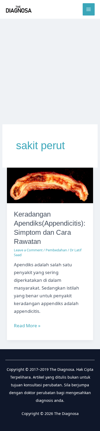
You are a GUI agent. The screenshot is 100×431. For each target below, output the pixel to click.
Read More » (27, 326)
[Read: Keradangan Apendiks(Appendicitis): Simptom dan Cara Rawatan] (50, 185)
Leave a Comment (28, 250)
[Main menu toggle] (89, 9)
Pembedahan (56, 250)
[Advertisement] (50, 71)
